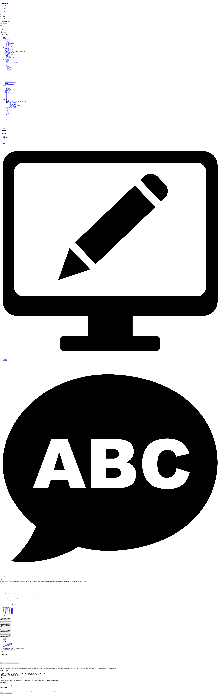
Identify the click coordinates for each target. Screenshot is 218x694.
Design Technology (8, 118)
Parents (4, 63)
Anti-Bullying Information (9, 65)
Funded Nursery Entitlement (10, 72)
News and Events (6, 59)
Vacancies (4, 12)
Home (4, 37)
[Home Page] (0, 14)
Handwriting (9, 111)
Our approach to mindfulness (15, 105)
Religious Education (8, 126)
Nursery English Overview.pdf (8, 607)
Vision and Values (8, 44)
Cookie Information (8, 644)
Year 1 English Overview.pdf (8, 608)
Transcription (9, 110)
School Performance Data (9, 57)
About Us (4, 38)
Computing (7, 117)
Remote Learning (8, 75)
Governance (7, 50)
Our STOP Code (10, 67)
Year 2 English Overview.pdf (8, 609)
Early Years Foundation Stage (10, 107)
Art (5, 116)
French (6, 119)
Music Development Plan (9, 52)
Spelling (8, 112)
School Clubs (7, 80)
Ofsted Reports (7, 53)
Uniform (6, 83)
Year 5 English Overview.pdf (8, 612)
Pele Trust (4, 11)
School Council (8, 89)
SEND (6, 58)
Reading (8, 109)
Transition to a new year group (10, 82)
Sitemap (4, 638)
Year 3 (6, 95)
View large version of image (5, 618)
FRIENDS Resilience (13, 103)
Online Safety (7, 74)
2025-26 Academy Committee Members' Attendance (16, 51)
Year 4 (6, 96)
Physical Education (8, 123)
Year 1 (6, 93)
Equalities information (9, 49)
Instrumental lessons (8, 76)
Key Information (6, 47)
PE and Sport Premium (9, 54)
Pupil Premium (7, 56)
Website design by (8, 649)
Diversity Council (8, 90)
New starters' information (9, 73)
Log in (4, 128)
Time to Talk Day (13, 106)
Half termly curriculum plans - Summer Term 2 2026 (16, 101)
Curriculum (5, 8)
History (6, 121)
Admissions (5, 7)
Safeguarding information (9, 43)
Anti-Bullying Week (11, 70)
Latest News (7, 60)
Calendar (4, 10)
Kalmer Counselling (13, 104)
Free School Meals (8, 71)
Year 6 (6, 98)
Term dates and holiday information (11, 62)
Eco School (7, 87)
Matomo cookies (6, 680)
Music (6, 122)
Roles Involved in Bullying (12, 66)
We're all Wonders (10, 68)
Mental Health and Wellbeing (12, 102)
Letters (4, 9)
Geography (7, 120)
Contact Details (8, 40)
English (6, 108)
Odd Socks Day (10, 69)
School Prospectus (8, 46)
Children (4, 85)
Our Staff (6, 41)
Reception (7, 92)
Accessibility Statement (9, 643)
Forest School (7, 88)
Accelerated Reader (8, 64)
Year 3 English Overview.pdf (8, 610)
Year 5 (6, 97)
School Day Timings (8, 81)
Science (6, 115)
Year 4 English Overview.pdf (8, 611)
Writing (8, 113)
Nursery (6, 91)
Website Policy (7, 645)
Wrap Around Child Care (9, 84)
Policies (6, 55)
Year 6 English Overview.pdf (8, 613)
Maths (6, 114)
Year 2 (6, 94)
